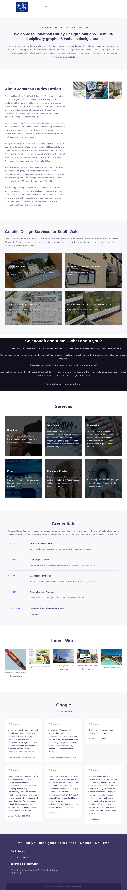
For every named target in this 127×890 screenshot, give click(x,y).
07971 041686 (21, 857)
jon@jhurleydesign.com (26, 863)
